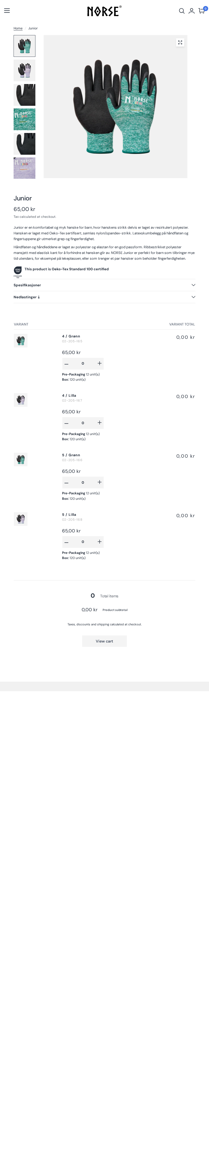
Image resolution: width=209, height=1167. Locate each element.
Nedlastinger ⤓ (27, 297)
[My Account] (191, 11)
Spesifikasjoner (27, 285)
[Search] (182, 11)
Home (18, 28)
